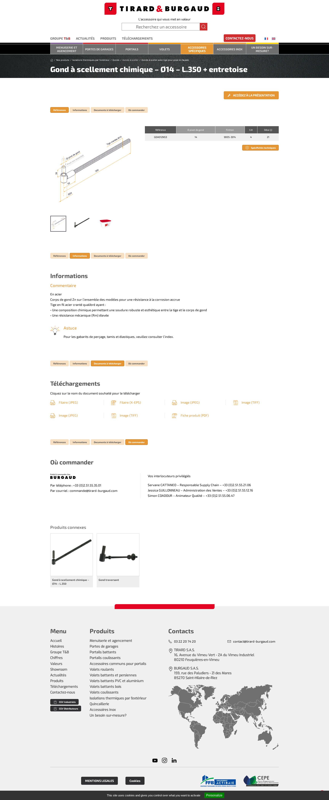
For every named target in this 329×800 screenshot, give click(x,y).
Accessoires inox (230, 49)
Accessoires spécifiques (197, 49)
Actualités (85, 38)
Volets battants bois (105, 686)
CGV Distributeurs (68, 708)
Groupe (60, 38)
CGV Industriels (67, 702)
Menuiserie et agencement (66, 49)
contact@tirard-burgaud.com (254, 641)
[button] (93, 169)
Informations (80, 110)
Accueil (56, 640)
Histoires (57, 646)
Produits (108, 38)
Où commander (136, 110)
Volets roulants (102, 669)
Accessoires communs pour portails (118, 663)
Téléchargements (137, 38)
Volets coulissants (104, 692)
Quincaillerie (99, 704)
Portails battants (103, 652)
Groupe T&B (59, 652)
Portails (131, 49)
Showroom (58, 669)
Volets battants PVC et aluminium (117, 681)
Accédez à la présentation (253, 95)
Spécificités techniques (263, 147)
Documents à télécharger (107, 110)
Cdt (251, 129)
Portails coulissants (105, 658)
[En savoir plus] (218, 781)
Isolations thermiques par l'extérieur (118, 698)
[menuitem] (266, 38)
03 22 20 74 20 (185, 641)
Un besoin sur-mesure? (262, 49)
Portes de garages (99, 49)
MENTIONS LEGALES (99, 780)
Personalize (214, 795)
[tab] (58, 224)
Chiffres (56, 658)
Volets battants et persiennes (113, 675)
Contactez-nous (240, 38)
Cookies (135, 780)
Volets (164, 49)
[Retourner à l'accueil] (164, 8)
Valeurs (56, 663)
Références (59, 110)
